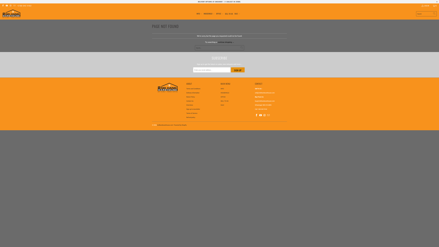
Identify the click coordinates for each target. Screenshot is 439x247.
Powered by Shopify (180, 125)
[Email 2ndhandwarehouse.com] (14, 5)
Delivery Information (192, 93)
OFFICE (223, 97)
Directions (189, 105)
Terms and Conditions (193, 89)
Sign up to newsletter (193, 109)
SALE (222, 105)
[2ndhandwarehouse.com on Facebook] (3, 5)
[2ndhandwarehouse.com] (11, 13)
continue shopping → (226, 42)
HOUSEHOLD (225, 93)
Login (426, 5)
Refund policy (190, 117)
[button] (199, 14)
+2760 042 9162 (24, 5)
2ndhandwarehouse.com (165, 125)
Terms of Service (191, 113)
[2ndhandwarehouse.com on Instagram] (10, 5)
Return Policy (190, 97)
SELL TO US (224, 101)
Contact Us (189, 101)
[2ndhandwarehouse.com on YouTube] (7, 5)
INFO (222, 89)
